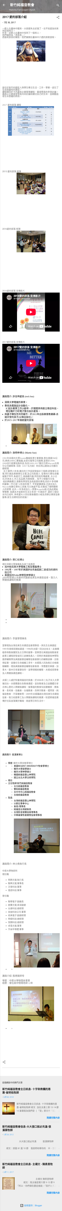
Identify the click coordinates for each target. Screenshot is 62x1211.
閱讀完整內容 (53, 1117)
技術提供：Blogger (33, 1205)
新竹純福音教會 (22, 5)
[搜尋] (58, 5)
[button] (58, 18)
